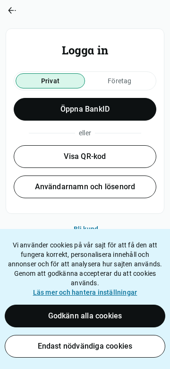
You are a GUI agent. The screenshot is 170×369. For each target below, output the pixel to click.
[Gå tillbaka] (42, 10)
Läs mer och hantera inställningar (85, 292)
